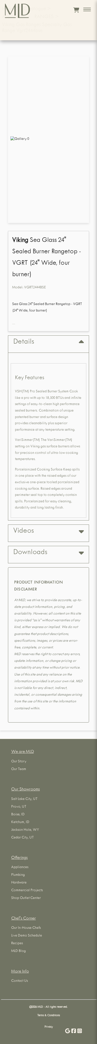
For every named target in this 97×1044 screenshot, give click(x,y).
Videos (23, 531)
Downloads (30, 553)
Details (23, 342)
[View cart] (76, 10)
